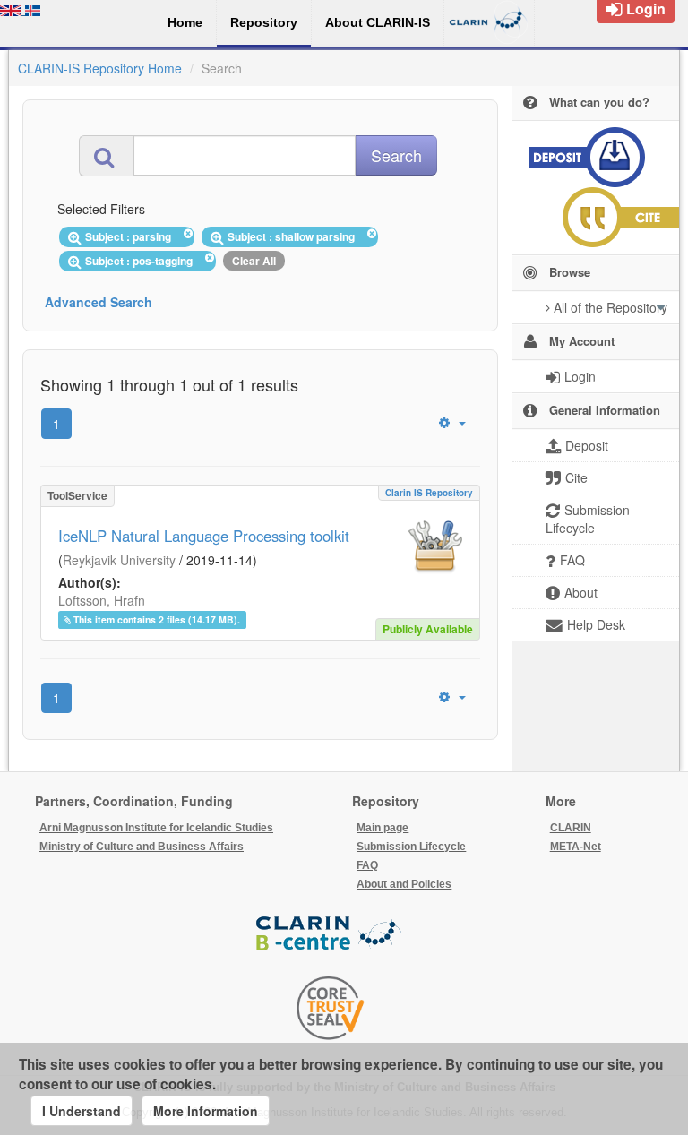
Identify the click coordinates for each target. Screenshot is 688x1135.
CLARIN (570, 827)
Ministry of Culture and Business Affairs (141, 846)
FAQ (367, 865)
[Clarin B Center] (330, 935)
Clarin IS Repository (429, 492)
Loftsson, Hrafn (101, 600)
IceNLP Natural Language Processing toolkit (203, 535)
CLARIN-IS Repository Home (100, 68)
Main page (382, 827)
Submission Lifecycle (411, 846)
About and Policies (404, 884)
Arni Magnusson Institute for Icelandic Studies (156, 827)
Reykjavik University (119, 560)
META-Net (575, 846)
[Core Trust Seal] (330, 1007)
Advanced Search (98, 302)
